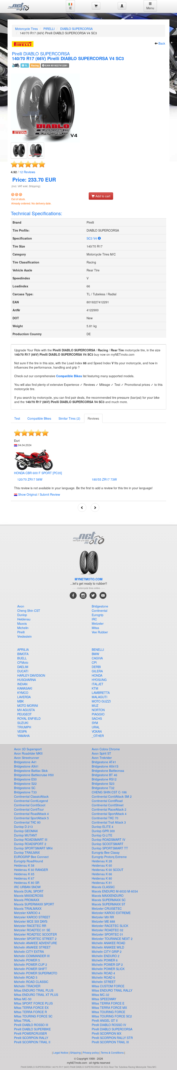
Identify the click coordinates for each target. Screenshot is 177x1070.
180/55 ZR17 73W (104, 479)
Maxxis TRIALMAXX (27, 908)
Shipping (75, 1052)
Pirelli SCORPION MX (106, 1033)
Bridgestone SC (24, 788)
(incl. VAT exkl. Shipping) (25, 186)
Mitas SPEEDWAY (104, 999)
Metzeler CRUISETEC (107, 908)
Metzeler (98, 623)
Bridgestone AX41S (105, 766)
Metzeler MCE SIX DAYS (30, 921)
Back (161, 43)
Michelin (22, 628)
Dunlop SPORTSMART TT (110, 848)
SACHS (97, 718)
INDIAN (22, 684)
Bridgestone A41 (25, 762)
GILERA (97, 671)
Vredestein (24, 636)
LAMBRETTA (101, 692)
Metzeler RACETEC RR (30, 926)
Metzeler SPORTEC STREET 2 (35, 938)
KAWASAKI (24, 688)
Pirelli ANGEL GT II (105, 1020)
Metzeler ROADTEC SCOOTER (35, 934)
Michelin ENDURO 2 (105, 956)
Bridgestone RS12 (104, 779)
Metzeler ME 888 (103, 921)
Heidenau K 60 (102, 865)
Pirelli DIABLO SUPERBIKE (32, 1029)
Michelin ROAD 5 (25, 977)
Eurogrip (97, 615)
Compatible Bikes (69, 376)
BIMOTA (22, 654)
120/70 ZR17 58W (29, 479)
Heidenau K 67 (24, 878)
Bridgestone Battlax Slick (31, 770)
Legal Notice (60, 1052)
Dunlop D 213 (23, 826)
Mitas (95, 628)
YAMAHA (23, 736)
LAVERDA (24, 697)
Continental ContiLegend (31, 801)
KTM (95, 688)
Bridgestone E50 (25, 779)
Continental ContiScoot (29, 805)
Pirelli (21, 632)
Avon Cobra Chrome (106, 749)
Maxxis (22, 623)
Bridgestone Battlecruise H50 (34, 775)
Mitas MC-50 (23, 999)
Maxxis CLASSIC (103, 887)
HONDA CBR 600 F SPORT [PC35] (38, 473)
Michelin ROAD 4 (103, 973)
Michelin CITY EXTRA (29, 951)
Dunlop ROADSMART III (30, 839)
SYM (95, 723)
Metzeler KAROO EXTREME (111, 913)
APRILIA (23, 649)
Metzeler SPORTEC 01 (107, 934)
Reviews (27, 172)
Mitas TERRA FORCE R (30, 1012)
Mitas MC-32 (100, 994)
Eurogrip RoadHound (28, 861)
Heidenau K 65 (24, 874)
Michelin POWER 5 (27, 960)
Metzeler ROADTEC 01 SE (32, 930)
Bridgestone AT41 (104, 762)
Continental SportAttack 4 (109, 813)
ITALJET (97, 684)
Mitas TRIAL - (23, 1020)
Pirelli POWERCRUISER (30, 1033)
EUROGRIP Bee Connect (31, 857)
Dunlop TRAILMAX (27, 852)
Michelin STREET (104, 982)
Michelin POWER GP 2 (107, 964)
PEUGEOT (24, 714)
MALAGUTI (99, 697)
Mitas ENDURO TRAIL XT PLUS (36, 994)
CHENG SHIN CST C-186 (109, 792)
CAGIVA (97, 658)
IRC (94, 619)
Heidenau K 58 (24, 865)
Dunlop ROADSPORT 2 (30, 844)
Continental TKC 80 (27, 822)
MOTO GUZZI (101, 701)
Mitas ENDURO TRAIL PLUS (33, 990)
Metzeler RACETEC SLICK (110, 926)
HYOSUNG (99, 680)
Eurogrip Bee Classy (106, 852)
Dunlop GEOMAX (26, 831)
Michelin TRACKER (27, 986)
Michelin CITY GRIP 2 (107, 951)
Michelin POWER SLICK (108, 969)
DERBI (96, 667)
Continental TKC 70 (105, 818)
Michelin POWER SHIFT (30, 969)
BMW (95, 654)
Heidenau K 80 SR (26, 882)
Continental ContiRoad (107, 801)
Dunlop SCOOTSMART (107, 844)
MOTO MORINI (27, 705)
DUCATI (22, 671)
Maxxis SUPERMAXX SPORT (34, 904)
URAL (96, 727)
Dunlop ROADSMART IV (108, 839)
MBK (20, 701)
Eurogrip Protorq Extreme (109, 857)
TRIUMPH (24, 727)
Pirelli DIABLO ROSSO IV (109, 1025)
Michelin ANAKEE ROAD (108, 943)
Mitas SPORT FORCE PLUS (33, 1003)
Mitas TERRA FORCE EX (31, 1007)
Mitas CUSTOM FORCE (108, 986)
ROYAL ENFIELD (29, 718)
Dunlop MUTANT (25, 835)
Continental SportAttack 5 (31, 818)
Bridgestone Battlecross (108, 770)
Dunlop (22, 615)
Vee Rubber (100, 632)
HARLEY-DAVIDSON (31, 675)
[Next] (95, 507)
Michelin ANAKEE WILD (108, 947)
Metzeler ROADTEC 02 (107, 930)
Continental (99, 610)
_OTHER (98, 736)
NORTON (98, 710)
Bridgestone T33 (25, 792)
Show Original (27, 494)
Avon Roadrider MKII (28, 753)
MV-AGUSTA (26, 710)
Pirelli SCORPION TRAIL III (110, 1042)
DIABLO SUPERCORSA (76, 28)
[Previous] (82, 507)
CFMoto (22, 662)
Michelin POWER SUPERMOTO (35, 973)
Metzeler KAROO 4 (27, 913)
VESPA (22, 731)
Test (17, 418)
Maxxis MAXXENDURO (107, 895)
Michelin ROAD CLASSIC (31, 982)
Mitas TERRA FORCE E (108, 1003)
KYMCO (22, 692)
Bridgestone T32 (103, 788)
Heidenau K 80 (102, 878)
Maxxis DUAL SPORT (29, 891)
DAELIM (22, 667)
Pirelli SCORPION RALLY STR (112, 1038)
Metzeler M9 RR (103, 917)
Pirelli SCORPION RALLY (31, 1038)
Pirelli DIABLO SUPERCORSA (112, 1029)
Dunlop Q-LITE (102, 835)
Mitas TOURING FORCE (108, 1012)
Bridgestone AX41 (26, 766)
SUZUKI (22, 723)
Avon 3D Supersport (28, 749)
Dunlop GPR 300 (103, 831)
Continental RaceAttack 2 (109, 809)
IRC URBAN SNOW (27, 887)
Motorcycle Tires (26, 28)
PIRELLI (49, 28)
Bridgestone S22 (25, 783)
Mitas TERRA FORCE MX (109, 1007)
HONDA (97, 675)
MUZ (95, 705)
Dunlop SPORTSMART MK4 (33, 848)
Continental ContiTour (29, 809)
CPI (94, 662)
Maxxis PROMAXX (26, 900)
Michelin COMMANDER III (32, 956)
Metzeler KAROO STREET (32, 917)
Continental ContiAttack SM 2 (112, 796)
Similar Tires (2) (69, 418)
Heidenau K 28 (102, 861)
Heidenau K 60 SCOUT (107, 870)
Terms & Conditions (112, 1052)
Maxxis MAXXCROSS (28, 895)
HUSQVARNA (26, 680)
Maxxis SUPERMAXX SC (109, 900)
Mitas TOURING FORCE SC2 (112, 1016)
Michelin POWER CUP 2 (30, 964)
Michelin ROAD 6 (103, 977)
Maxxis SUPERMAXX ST (108, 904)
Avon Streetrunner (26, 757)
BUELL (22, 658)
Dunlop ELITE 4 (102, 826)
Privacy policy (91, 1052)
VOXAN (97, 731)
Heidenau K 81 (102, 882)
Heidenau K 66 (102, 874)
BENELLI (98, 649)
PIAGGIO (98, 714)
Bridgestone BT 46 (104, 775)
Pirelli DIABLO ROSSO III (31, 1025)
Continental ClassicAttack (31, 796)
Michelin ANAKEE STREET (32, 947)
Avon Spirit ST (101, 753)
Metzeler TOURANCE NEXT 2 (112, 938)
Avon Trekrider (102, 757)
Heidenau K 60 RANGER (31, 870)
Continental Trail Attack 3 (109, 822)
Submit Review (50, 494)
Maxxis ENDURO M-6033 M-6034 (115, 891)
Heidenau (23, 619)
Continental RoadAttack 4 (31, 813)
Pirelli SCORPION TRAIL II (32, 1042)
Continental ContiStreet (107, 805)
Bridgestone (100, 606)
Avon (20, 606)
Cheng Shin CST (28, 610)
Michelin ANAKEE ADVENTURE (35, 943)
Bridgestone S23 (103, 783)
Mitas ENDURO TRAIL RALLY (112, 990)
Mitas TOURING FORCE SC (33, 1016)
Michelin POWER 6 (105, 960)
